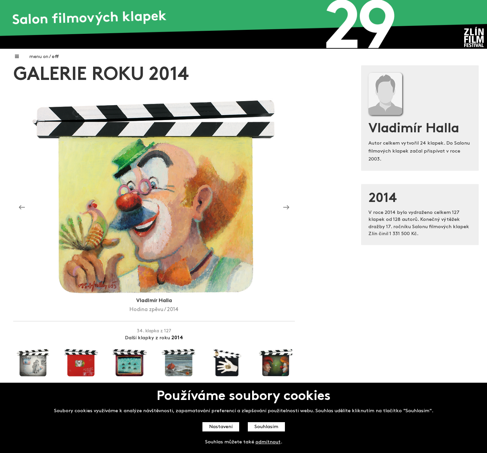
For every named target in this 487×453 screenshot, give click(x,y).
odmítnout (268, 442)
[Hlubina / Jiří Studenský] (21, 207)
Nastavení (221, 426)
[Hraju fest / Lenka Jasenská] (286, 207)
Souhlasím (266, 426)
